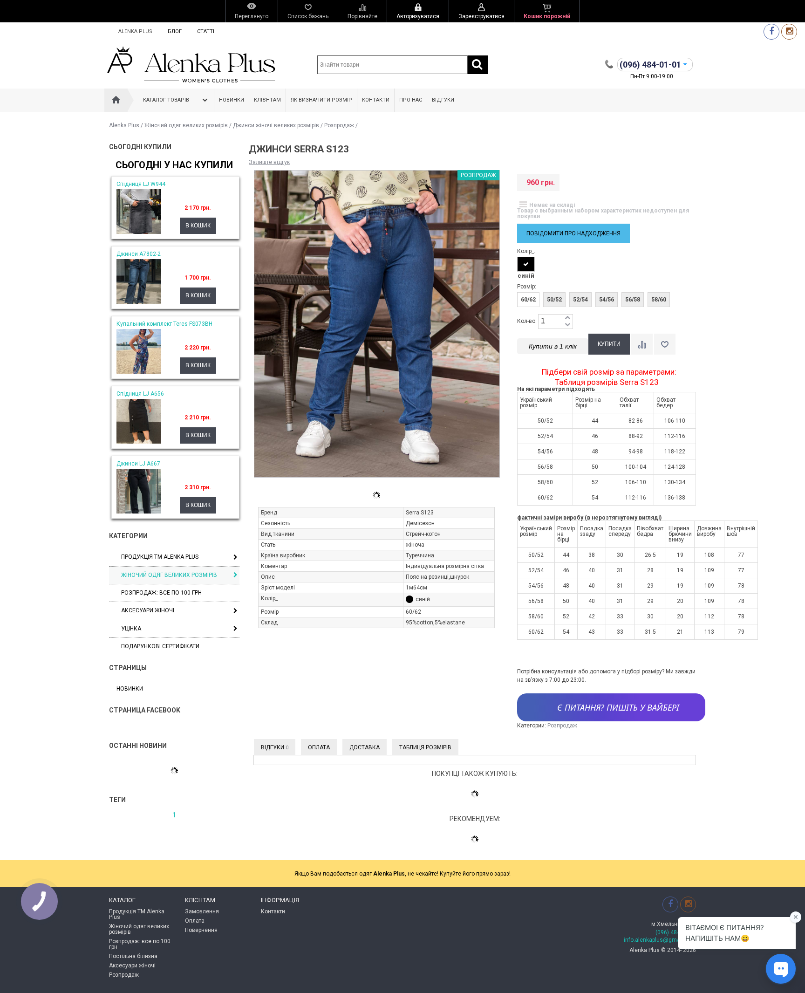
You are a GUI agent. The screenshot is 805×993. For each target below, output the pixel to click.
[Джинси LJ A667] (138, 511)
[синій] (526, 264)
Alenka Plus (135, 31)
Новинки (231, 100)
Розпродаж (339, 125)
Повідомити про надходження (573, 233)
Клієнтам (267, 100)
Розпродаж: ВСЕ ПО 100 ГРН (161, 592)
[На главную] (116, 100)
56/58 (632, 299)
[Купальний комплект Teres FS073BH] (138, 372)
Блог (175, 31)
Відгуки (443, 100)
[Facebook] (771, 31)
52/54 (580, 299)
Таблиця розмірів (425, 747)
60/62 (528, 299)
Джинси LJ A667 (138, 463)
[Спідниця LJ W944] (138, 232)
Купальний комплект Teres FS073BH (164, 324)
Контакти (375, 100)
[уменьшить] (567, 325)
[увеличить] (567, 318)
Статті (205, 31)
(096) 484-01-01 (675, 932)
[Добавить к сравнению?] (642, 344)
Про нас (410, 100)
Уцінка (131, 628)
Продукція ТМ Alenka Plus (159, 557)
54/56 (606, 299)
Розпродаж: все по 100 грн (140, 944)
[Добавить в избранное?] (664, 344)
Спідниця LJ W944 (140, 184)
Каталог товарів (166, 100)
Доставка (364, 747)
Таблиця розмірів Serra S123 (607, 382)
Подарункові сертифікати (160, 646)
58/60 (658, 299)
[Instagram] (789, 31)
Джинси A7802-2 (138, 254)
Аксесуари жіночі (147, 610)
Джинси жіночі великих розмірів (276, 125)
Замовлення (202, 911)
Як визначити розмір (321, 100)
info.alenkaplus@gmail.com (660, 940)
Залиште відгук (269, 162)
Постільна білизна (133, 956)
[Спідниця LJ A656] (138, 441)
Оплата (319, 747)
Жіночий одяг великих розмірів (186, 125)
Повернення (201, 930)
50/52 (554, 299)
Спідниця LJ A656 (140, 393)
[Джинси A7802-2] (138, 302)
